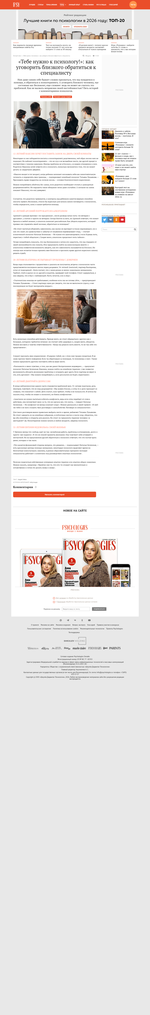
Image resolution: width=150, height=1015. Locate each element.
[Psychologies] (16, 4)
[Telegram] (67, 620)
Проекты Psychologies (114, 629)
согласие (62, 598)
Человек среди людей (62, 97)
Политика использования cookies (65, 629)
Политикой (61, 602)
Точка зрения (51, 5)
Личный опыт (74, 5)
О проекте (35, 625)
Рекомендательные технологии (92, 629)
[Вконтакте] (75, 620)
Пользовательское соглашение (39, 629)
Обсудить (88, 56)
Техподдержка (74, 632)
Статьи (40, 5)
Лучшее (32, 5)
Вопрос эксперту (78, 625)
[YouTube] (89, 620)
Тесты (133, 5)
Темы (62, 5)
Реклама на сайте (47, 625)
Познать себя (46, 97)
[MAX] (60, 620)
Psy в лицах (101, 5)
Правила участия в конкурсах (108, 625)
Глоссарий (113, 5)
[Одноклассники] (82, 620)
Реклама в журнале (63, 625)
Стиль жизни (88, 5)
